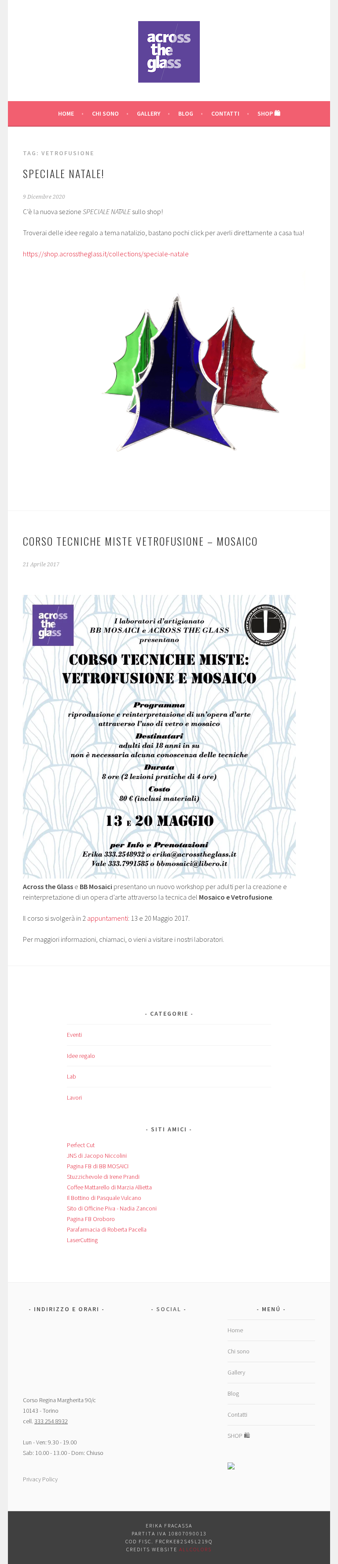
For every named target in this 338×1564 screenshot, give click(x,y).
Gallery (148, 113)
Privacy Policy (40, 1479)
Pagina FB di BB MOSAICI (98, 1166)
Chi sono (105, 113)
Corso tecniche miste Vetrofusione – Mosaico (140, 541)
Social (168, 1309)
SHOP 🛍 (268, 113)
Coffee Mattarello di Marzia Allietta (109, 1187)
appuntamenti (107, 918)
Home (66, 113)
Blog (185, 113)
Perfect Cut (81, 1145)
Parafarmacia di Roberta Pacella (107, 1229)
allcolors (195, 1549)
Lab (71, 1076)
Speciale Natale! (63, 173)
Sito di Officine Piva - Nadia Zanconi (112, 1208)
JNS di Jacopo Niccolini (97, 1155)
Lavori (74, 1097)
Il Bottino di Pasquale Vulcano (104, 1198)
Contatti (225, 113)
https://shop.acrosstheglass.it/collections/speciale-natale (106, 253)
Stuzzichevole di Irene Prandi (103, 1177)
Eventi (74, 1035)
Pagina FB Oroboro (91, 1219)
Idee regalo (81, 1056)
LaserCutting (82, 1240)
